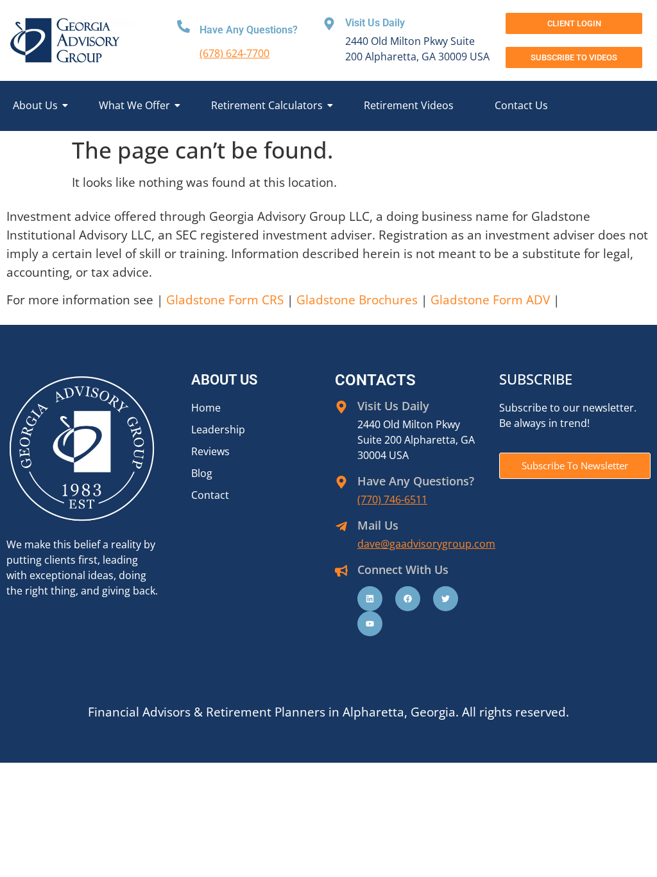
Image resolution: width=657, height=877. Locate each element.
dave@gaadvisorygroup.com (426, 544)
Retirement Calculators (267, 105)
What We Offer (134, 105)
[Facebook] (407, 598)
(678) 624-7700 (234, 53)
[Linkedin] (369, 598)
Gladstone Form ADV (490, 299)
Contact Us (521, 105)
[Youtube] (369, 623)
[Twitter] (445, 598)
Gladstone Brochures (357, 299)
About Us (35, 105)
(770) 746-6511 (392, 499)
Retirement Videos (409, 105)
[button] (574, 57)
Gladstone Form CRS (225, 299)
